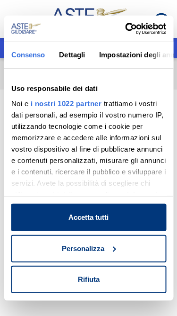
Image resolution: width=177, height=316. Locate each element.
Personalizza (83, 248)
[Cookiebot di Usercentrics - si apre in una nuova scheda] (126, 28)
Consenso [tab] (28, 55)
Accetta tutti (88, 217)
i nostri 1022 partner (65, 103)
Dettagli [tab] (72, 55)
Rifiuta (89, 279)
